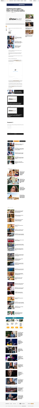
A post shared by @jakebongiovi (15, 78)
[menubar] (38, 0)
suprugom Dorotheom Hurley (16, 80)
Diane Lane (13, 86)
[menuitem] (38, 0)
